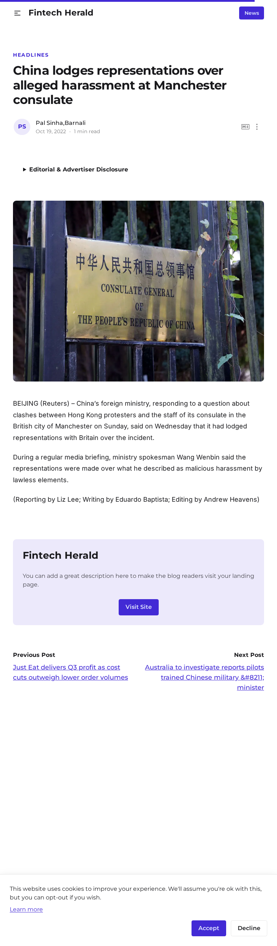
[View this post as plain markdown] (245, 126)
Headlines (31, 55)
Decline (249, 928)
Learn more (26, 909)
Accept (208, 928)
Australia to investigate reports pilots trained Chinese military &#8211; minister (204, 677)
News (252, 13)
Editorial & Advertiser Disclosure (78, 169)
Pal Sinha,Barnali (60, 122)
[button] (17, 13)
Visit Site (139, 606)
